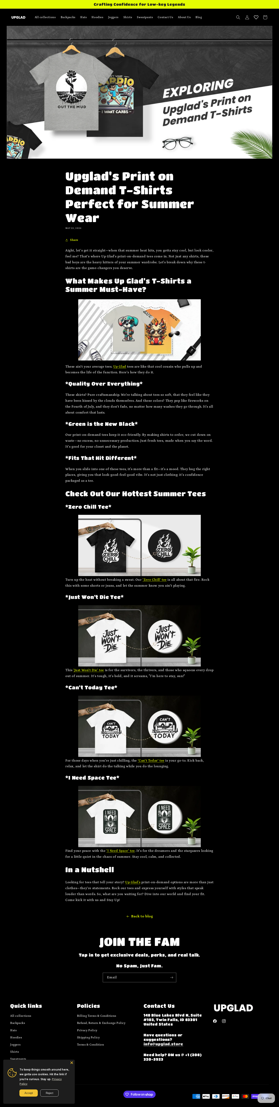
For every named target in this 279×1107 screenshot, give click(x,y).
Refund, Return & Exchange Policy (101, 1023)
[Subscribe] (171, 977)
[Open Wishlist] (256, 17)
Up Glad (119, 366)
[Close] (72, 1063)
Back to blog (142, 916)
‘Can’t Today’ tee (151, 760)
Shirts (14, 1052)
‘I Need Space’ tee (120, 851)
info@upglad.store (163, 1044)
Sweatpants (18, 1059)
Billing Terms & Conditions (96, 1016)
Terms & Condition (90, 1044)
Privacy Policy (87, 1030)
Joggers (15, 1044)
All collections (20, 1016)
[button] (238, 17)
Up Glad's (132, 882)
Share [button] (74, 240)
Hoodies (16, 1037)
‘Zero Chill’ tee (155, 580)
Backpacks (17, 1023)
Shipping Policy (88, 1037)
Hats (13, 1030)
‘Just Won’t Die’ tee (88, 670)
